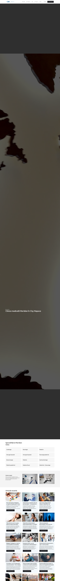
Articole (45, 1)
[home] (10, 2)
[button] (28, 1)
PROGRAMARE (50, 1)
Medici (40, 1)
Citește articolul (10, 510)
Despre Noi (23, 1)
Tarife (32, 1)
